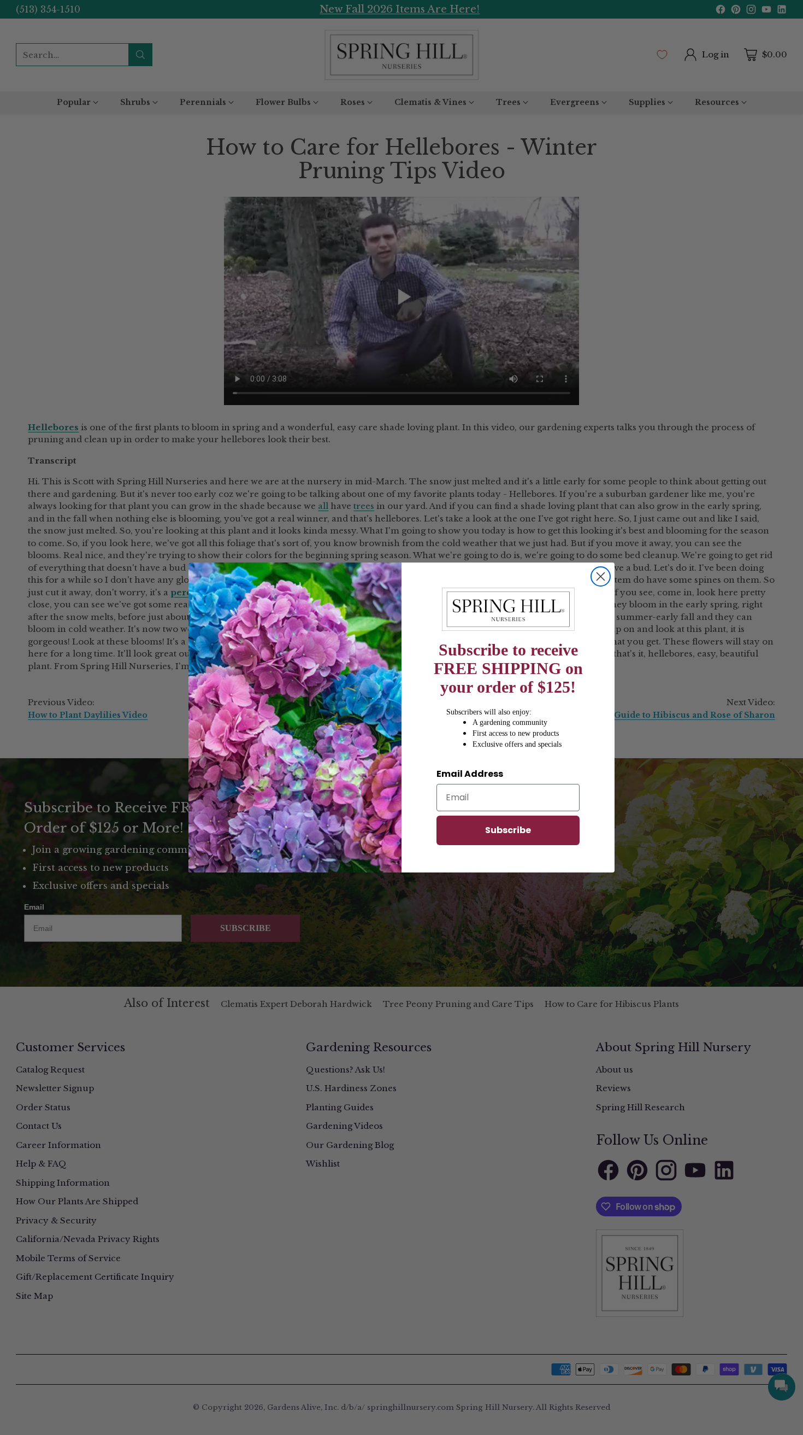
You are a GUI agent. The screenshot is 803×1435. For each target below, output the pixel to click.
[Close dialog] (600, 576)
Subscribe (508, 830)
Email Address (469, 774)
